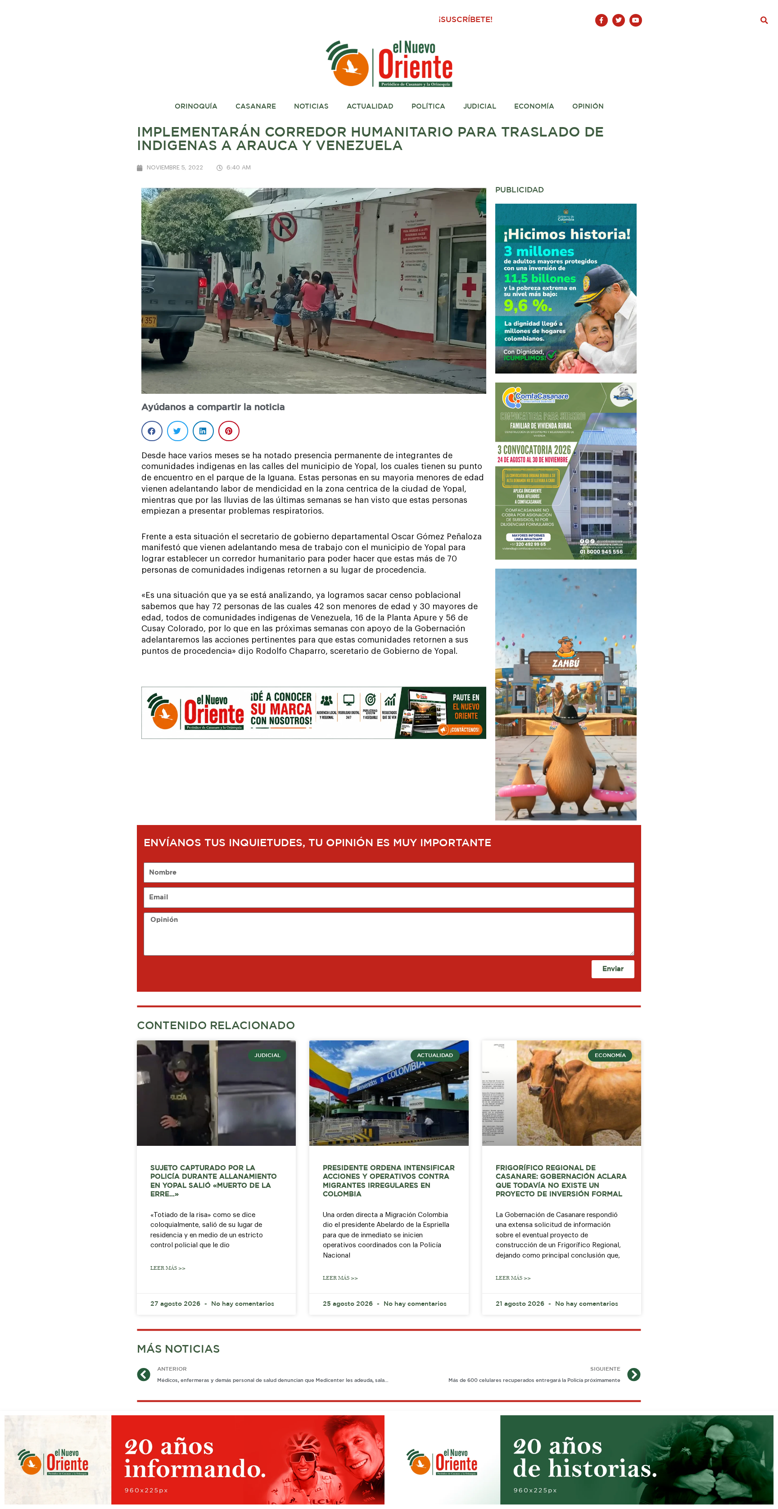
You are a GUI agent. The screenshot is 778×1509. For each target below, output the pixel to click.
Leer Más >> (167, 1268)
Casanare (255, 106)
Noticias (311, 106)
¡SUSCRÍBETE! (466, 20)
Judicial (479, 106)
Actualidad (370, 106)
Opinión (588, 106)
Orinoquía (196, 106)
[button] (764, 20)
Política (428, 106)
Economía (534, 106)
